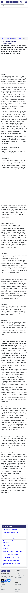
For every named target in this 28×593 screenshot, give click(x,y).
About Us (17, 587)
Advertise (17, 589)
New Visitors (18, 584)
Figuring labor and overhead (10, 554)
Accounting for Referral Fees (10, 532)
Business (15, 38)
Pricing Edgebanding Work (10, 529)
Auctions (17, 591)
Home (2, 38)
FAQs (2, 587)
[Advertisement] (14, 22)
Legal (20, 38)
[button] (2, 580)
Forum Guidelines (19, 575)
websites (5, 548)
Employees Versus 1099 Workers (11, 560)
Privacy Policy (18, 577)
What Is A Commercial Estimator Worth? (13, 551)
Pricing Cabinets (7, 545)
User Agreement (19, 573)
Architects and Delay (8, 538)
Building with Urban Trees (9, 535)
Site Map (3, 584)
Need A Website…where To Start (11, 557)
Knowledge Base (8, 38)
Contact (3, 589)
